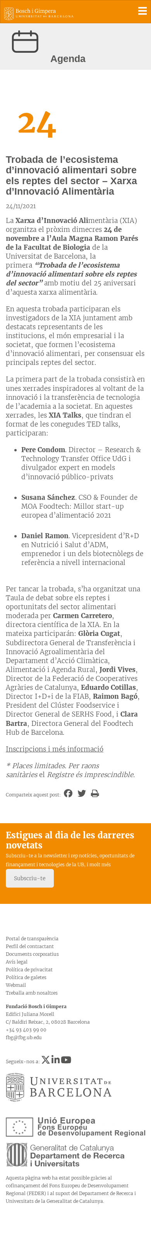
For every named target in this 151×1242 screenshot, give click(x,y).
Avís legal (16, 962)
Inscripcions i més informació (54, 749)
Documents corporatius (32, 954)
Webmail (16, 985)
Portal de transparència (32, 938)
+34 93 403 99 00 (26, 1030)
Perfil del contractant (30, 946)
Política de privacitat (29, 970)
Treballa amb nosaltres (32, 993)
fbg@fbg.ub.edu (24, 1037)
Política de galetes (26, 977)
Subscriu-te (30, 878)
